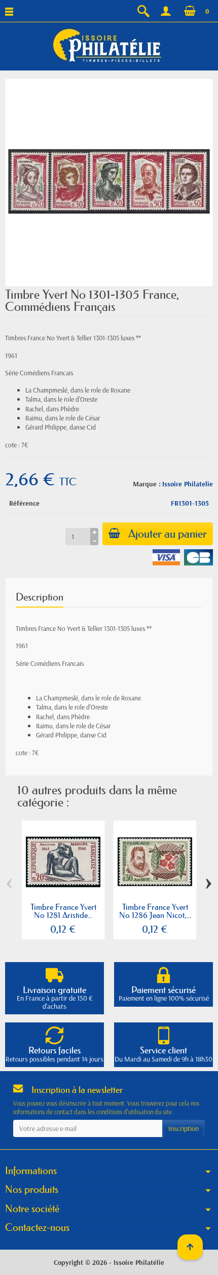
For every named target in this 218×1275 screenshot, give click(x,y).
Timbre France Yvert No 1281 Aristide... (63, 911)
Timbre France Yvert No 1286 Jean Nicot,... (155, 911)
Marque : (147, 483)
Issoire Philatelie (187, 483)
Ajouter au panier (167, 534)
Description (39, 597)
